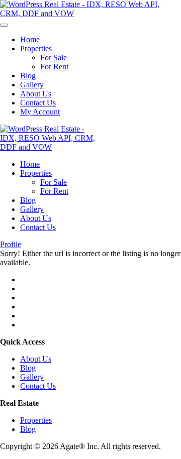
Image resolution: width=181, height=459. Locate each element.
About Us (35, 93)
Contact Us (38, 102)
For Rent (54, 66)
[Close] (4, 25)
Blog (28, 75)
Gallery (32, 84)
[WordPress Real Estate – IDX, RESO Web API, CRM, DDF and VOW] (90, 13)
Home (30, 39)
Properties (36, 48)
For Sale (53, 57)
